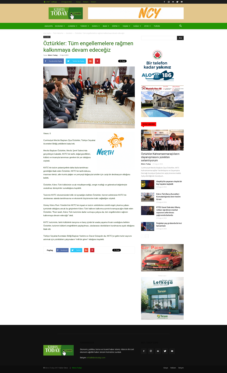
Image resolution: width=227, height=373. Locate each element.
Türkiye (83, 26)
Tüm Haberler (58, 33)
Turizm (157, 26)
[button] (180, 26)
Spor (146, 26)
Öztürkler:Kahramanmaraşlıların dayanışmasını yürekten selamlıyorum (160, 157)
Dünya (95, 26)
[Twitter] (177, 2)
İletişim (93, 2)
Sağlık (136, 26)
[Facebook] (164, 2)
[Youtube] (182, 2)
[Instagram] (169, 2)
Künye (78, 2)
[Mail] (173, 2)
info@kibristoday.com (96, 357)
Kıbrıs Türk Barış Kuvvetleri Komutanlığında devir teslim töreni (168, 196)
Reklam (85, 2)
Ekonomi (59, 26)
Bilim (105, 26)
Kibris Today (53, 55)
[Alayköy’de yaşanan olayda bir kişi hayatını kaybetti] (147, 184)
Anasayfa (49, 26)
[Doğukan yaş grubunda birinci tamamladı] (147, 226)
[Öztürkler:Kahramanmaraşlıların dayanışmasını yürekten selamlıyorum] (162, 140)
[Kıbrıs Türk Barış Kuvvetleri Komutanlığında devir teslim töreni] (147, 197)
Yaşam (125, 26)
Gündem (71, 26)
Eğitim (114, 26)
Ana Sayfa (47, 33)
